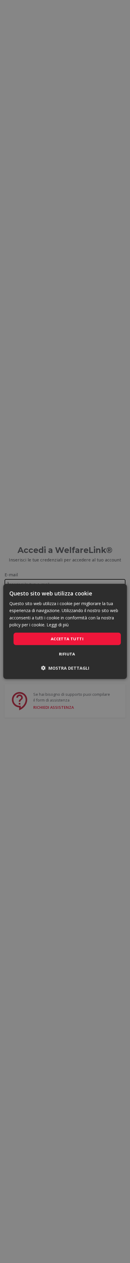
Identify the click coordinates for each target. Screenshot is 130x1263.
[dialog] (65, 631)
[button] (65, 668)
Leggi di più (58, 624)
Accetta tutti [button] (67, 639)
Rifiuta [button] (67, 654)
